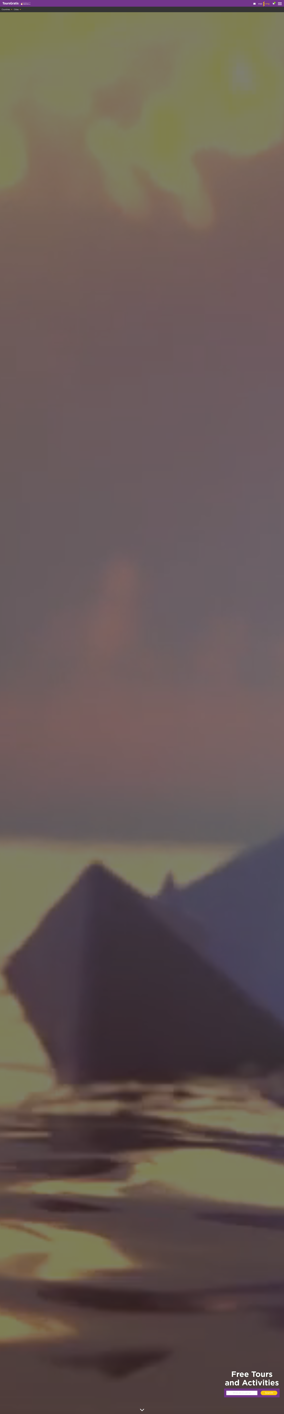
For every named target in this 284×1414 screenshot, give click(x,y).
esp (260, 4)
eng (267, 4)
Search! (269, 1393)
